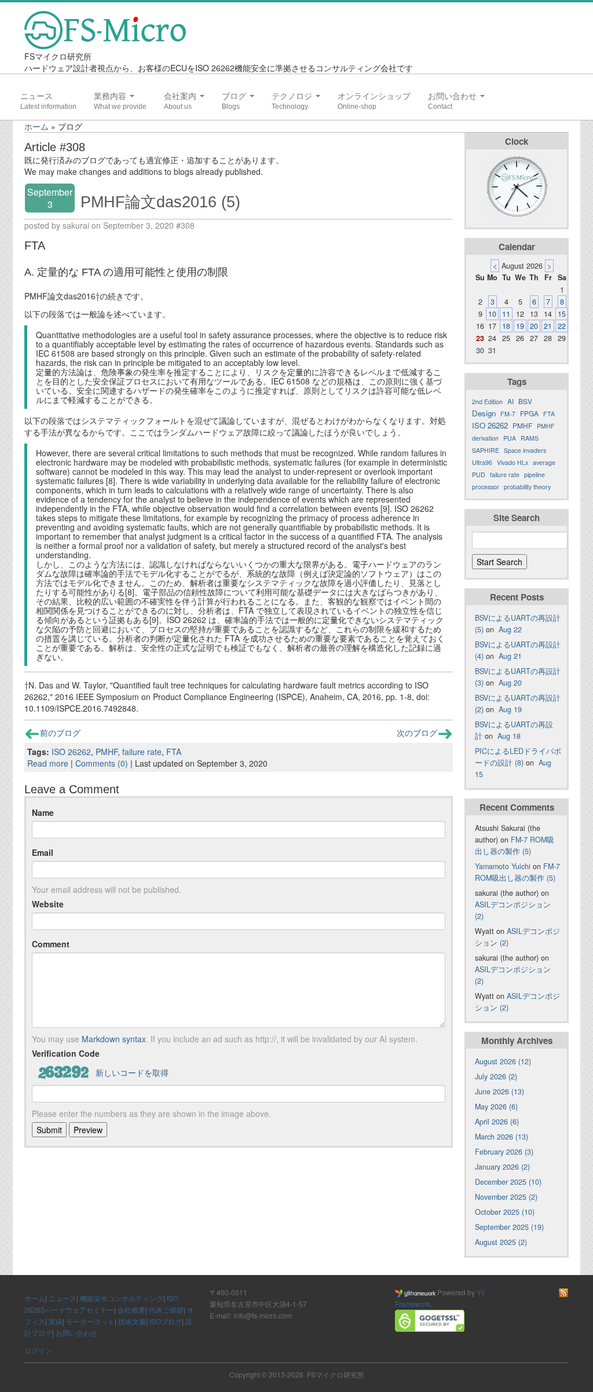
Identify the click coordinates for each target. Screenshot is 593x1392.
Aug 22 (510, 629)
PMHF (107, 751)
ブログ (235, 96)
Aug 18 (509, 736)
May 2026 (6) (496, 1106)
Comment (50, 944)
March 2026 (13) (501, 1136)
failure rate (142, 751)
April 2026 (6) (497, 1121)
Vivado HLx (512, 462)
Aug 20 (510, 682)
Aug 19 (510, 709)
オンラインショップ (374, 96)
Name (43, 812)
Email (42, 852)
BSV (525, 401)
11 (506, 314)
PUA (509, 438)
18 (506, 326)
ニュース (36, 96)
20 (534, 326)
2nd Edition (487, 401)
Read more (47, 763)
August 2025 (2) (501, 1242)
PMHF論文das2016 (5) (160, 202)
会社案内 (181, 96)
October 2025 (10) (505, 1212)
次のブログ (417, 732)
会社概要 (131, 1309)
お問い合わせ (453, 96)
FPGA (529, 413)
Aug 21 (510, 656)
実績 (56, 1321)
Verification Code (66, 1053)
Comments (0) (101, 763)
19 (520, 326)
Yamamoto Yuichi (502, 866)
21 (548, 326)
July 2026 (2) (496, 1076)
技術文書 (132, 1321)
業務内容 (111, 96)
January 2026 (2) (502, 1167)
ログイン (38, 1350)
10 (492, 314)
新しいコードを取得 (132, 1072)
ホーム (36, 126)
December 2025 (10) (508, 1182)
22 (562, 326)
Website (48, 904)
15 (562, 314)
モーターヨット (90, 1321)
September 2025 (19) (509, 1227)
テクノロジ (293, 96)
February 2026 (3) (504, 1151)
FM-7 (507, 413)
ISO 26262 (71, 751)
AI (510, 401)
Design (484, 413)
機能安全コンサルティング (121, 1298)
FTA (173, 751)
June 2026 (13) (499, 1091)
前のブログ (60, 732)
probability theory (527, 486)
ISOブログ (165, 1321)
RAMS (530, 438)
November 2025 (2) (506, 1197)
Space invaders (525, 450)
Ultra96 (482, 462)
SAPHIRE (485, 450)
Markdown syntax (114, 1039)
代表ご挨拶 (166, 1309)
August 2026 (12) (503, 1061)
